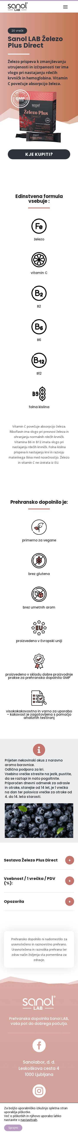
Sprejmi (13, 1128)
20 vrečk (17, 31)
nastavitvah (29, 1120)
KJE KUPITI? (39, 154)
